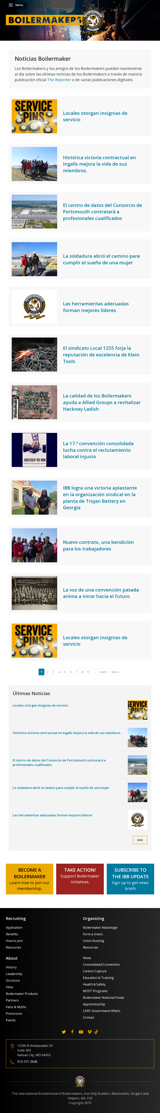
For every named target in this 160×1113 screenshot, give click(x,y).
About (12, 958)
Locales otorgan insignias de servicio (40, 705)
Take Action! (80, 870)
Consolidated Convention (101, 964)
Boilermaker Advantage (100, 927)
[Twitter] (64, 1031)
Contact (88, 1017)
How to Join (14, 941)
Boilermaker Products (22, 994)
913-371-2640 (27, 1061)
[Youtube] (81, 1031)
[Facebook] (72, 1031)
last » (115, 672)
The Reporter (59, 79)
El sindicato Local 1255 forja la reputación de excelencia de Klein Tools (101, 354)
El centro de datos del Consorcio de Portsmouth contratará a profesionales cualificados (102, 211)
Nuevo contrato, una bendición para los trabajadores (98, 545)
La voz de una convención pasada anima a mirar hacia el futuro (101, 593)
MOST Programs (95, 991)
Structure (13, 980)
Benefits (12, 934)
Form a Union (93, 934)
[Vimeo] (89, 1031)
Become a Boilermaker (29, 873)
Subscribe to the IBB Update (130, 873)
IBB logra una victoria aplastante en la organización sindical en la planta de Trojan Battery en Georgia (100, 497)
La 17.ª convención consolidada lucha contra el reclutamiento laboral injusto (98, 450)
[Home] (55, 22)
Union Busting (93, 941)
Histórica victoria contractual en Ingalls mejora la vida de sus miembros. (99, 164)
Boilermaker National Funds (103, 997)
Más (140, 840)
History (11, 967)
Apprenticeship (94, 1004)
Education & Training (98, 978)
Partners (12, 1000)
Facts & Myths (16, 1007)
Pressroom (14, 1013)
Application (14, 927)
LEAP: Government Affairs (101, 1011)
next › (104, 672)
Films (9, 987)
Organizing (93, 918)
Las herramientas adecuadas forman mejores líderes (96, 306)
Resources (13, 947)
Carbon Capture (95, 971)
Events (11, 1020)
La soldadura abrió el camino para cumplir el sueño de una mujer (101, 259)
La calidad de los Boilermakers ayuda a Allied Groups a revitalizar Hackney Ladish (102, 402)
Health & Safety (94, 984)
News (87, 958)
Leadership (14, 974)
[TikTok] (96, 1031)
